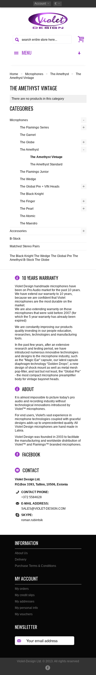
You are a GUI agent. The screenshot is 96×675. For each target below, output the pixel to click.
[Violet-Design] (48, 20)
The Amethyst (59, 74)
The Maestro (28, 223)
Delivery (20, 559)
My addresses (24, 601)
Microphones (34, 74)
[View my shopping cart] (81, 39)
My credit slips (25, 595)
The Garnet (28, 135)
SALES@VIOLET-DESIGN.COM (43, 508)
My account (26, 578)
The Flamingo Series (34, 127)
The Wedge (28, 179)
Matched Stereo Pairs (25, 246)
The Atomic (27, 216)
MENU (25, 52)
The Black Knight (32, 194)
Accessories (18, 231)
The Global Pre (61, 256)
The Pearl (27, 208)
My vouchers (24, 614)
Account (40, 3)
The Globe (27, 142)
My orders (22, 589)
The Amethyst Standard (46, 164)
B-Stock (15, 238)
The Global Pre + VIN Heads (39, 186)
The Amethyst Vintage (46, 157)
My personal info (26, 608)
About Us (21, 553)
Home (14, 74)
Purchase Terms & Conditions (35, 566)
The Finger (27, 201)
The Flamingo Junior (34, 172)
